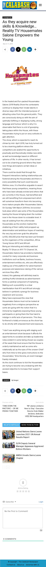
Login (40, 502)
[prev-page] (4, 467)
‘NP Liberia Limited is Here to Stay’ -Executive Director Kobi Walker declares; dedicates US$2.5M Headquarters (34, 411)
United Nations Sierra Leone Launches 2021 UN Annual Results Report (29, 434)
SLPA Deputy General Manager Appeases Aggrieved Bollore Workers (30, 446)
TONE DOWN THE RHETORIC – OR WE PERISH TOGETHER (10, 408)
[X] (18, 49)
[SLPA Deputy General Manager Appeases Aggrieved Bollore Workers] (8, 445)
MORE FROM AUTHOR (30, 425)
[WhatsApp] (23, 49)
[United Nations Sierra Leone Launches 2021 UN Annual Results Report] (8, 434)
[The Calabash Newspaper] (19, 5)
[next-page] (7, 467)
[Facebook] (12, 49)
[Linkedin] (29, 49)
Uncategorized (7, 17)
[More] (35, 49)
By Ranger (15, 380)
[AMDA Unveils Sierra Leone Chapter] (8, 458)
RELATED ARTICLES (11, 425)
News (31, 562)
